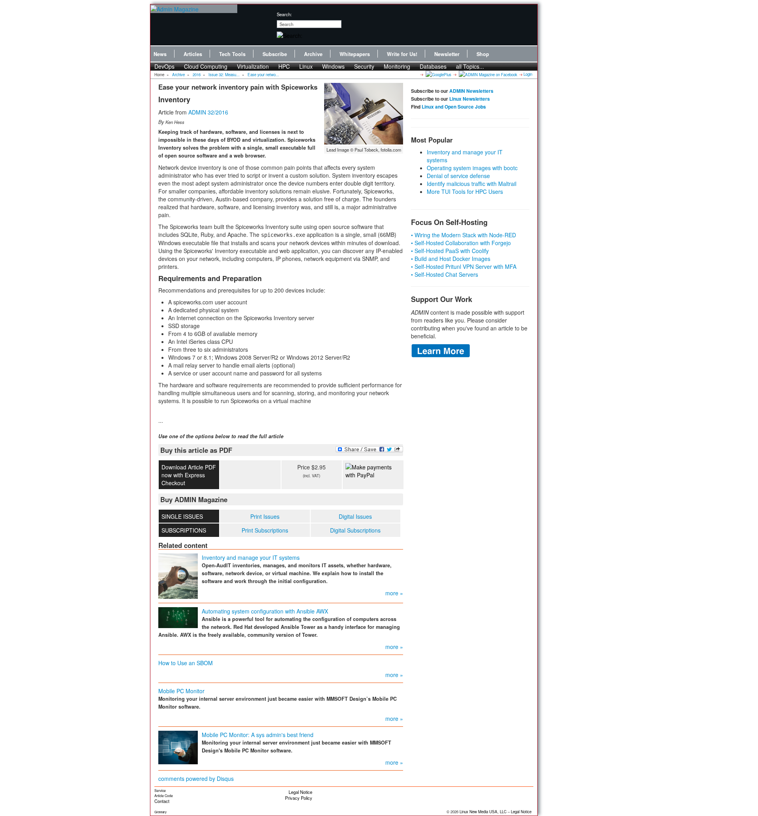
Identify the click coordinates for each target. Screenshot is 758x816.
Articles (193, 54)
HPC (284, 66)
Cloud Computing (205, 66)
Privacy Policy (298, 798)
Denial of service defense (458, 176)
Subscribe (275, 54)
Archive (313, 54)
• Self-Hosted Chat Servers (444, 274)
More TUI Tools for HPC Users (465, 191)
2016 (197, 74)
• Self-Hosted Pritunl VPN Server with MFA (463, 266)
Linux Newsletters (469, 98)
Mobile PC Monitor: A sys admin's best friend (257, 735)
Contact (161, 801)
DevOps (164, 66)
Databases (433, 66)
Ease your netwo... (263, 74)
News (160, 54)
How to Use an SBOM (185, 663)
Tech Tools (232, 54)
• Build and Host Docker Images (450, 259)
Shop (483, 54)
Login (527, 74)
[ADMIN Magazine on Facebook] (487, 74)
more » (394, 593)
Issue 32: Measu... (224, 74)
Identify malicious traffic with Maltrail (471, 184)
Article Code (163, 795)
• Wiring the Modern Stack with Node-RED (463, 235)
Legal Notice (300, 792)
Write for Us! (402, 54)
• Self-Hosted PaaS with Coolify (450, 251)
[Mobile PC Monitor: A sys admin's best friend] (178, 746)
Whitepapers (355, 54)
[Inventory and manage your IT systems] (178, 575)
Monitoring (397, 66)
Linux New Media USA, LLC (483, 811)
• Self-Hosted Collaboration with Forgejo (461, 243)
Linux (306, 66)
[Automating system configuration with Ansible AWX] (178, 617)
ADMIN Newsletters (471, 90)
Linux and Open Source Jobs (454, 106)
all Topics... (470, 66)
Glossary (160, 812)
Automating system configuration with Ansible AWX (265, 611)
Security (364, 66)
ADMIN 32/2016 (208, 112)
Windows (333, 66)
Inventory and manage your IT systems (251, 557)
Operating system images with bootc (472, 168)
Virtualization (253, 66)
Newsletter (447, 54)
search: (284, 14)
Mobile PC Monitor (181, 691)
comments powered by (196, 778)
